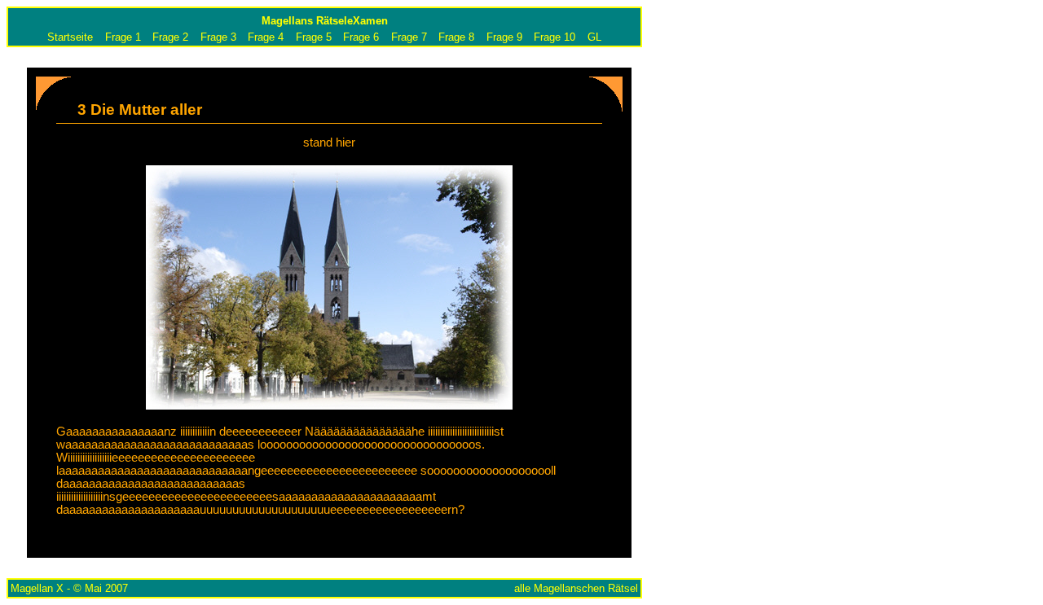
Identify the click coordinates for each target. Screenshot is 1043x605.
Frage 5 (314, 37)
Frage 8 (456, 37)
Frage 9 (504, 37)
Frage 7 (409, 37)
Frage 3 (218, 37)
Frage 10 (554, 37)
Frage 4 (266, 37)
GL (594, 37)
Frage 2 (170, 37)
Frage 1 (123, 37)
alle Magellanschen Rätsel (576, 588)
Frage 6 (361, 37)
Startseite (70, 37)
